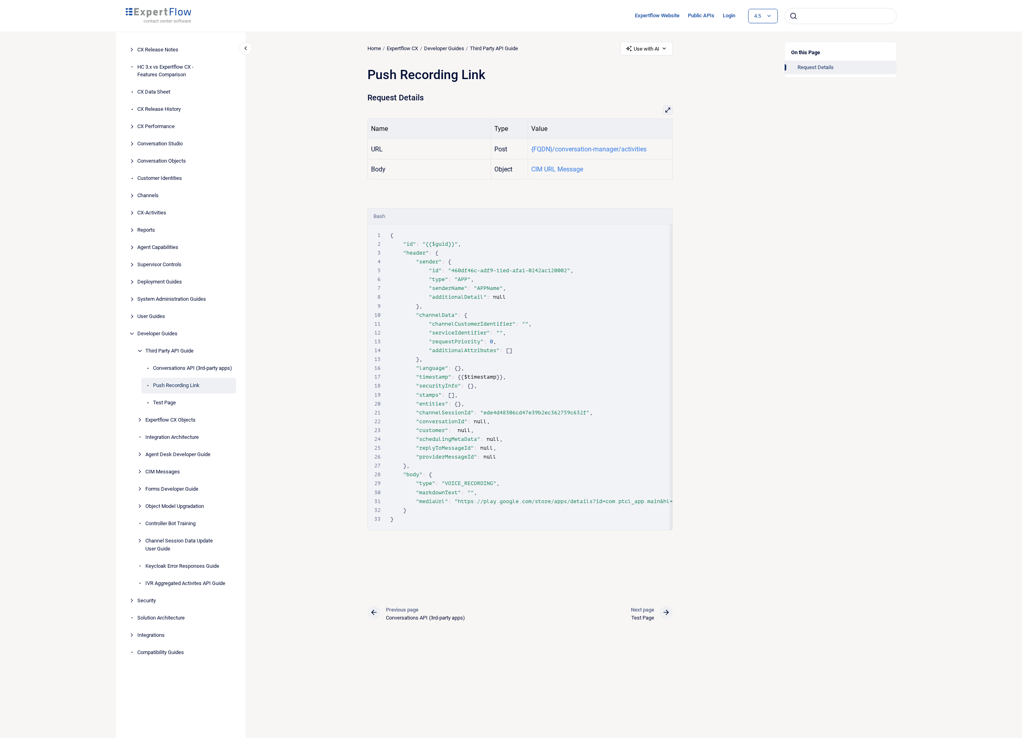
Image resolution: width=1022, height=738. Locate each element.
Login (729, 15)
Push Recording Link (176, 385)
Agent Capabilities (157, 247)
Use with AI (646, 49)
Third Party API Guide (169, 351)
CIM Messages (162, 472)
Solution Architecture (161, 618)
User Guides (151, 316)
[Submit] (793, 16)
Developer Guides (157, 333)
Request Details (816, 67)
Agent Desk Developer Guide (177, 454)
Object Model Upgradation (174, 506)
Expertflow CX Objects (170, 420)
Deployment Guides (159, 282)
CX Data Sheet (153, 92)
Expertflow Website (657, 15)
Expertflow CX (402, 48)
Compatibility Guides (160, 652)
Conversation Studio (160, 144)
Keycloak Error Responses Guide (182, 566)
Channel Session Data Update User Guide (179, 545)
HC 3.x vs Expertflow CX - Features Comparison (165, 71)
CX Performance (156, 126)
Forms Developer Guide (171, 489)
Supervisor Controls (159, 264)
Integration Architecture (172, 437)
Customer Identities (159, 178)
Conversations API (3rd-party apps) (192, 368)
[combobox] (840, 16)
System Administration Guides (171, 299)
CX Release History (159, 109)
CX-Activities (151, 213)
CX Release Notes (157, 50)
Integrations (151, 635)
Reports (146, 230)
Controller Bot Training (170, 523)
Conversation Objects (161, 161)
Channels (148, 195)
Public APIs (701, 15)
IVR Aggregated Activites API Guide (185, 583)
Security (146, 600)
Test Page (164, 403)
